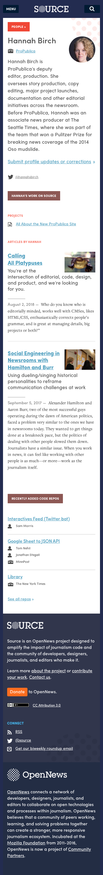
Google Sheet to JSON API (34, 540)
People (17, 26)
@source (23, 740)
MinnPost (22, 561)
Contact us (39, 677)
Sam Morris (24, 525)
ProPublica (25, 50)
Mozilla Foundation (26, 842)
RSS (18, 731)
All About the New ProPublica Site (46, 223)
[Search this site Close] (92, 9)
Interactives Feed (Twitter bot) (39, 518)
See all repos (19, 598)
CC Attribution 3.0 (47, 705)
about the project (48, 670)
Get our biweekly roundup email (44, 748)
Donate (17, 691)
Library (15, 576)
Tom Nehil (23, 548)
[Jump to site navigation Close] (11, 9)
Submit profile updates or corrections (49, 161)
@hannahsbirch (26, 177)
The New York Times (30, 583)
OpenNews (18, 791)
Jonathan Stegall (28, 554)
